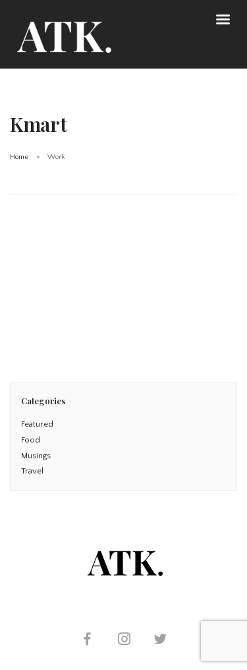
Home (19, 157)
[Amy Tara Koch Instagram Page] (123, 641)
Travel (32, 470)
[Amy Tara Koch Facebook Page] (87, 641)
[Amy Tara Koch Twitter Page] (160, 641)
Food (30, 439)
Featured (37, 424)
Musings (36, 455)
